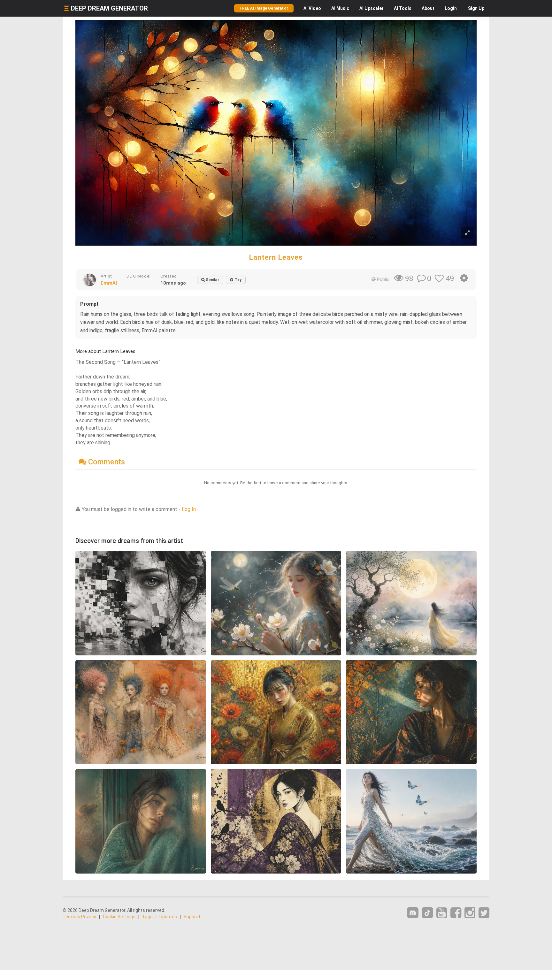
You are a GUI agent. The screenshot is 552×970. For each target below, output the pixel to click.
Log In (189, 509)
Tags (147, 916)
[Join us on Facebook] (455, 912)
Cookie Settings (119, 916)
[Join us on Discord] (412, 912)
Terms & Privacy (79, 916)
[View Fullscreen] (467, 233)
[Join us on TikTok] (427, 912)
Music (340, 8)
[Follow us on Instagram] (469, 912)
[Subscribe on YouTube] (441, 912)
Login (451, 8)
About (428, 8)
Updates (168, 916)
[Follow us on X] (484, 912)
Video (312, 8)
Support (192, 916)
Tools (402, 8)
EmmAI (109, 283)
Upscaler (371, 8)
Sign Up (476, 8)
